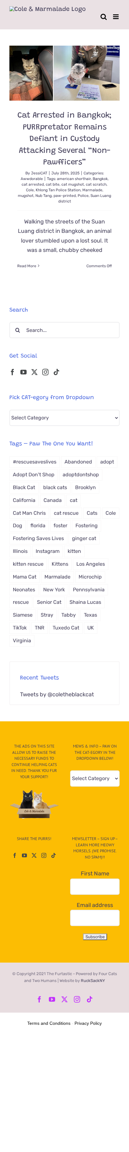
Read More (26, 266)
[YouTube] (23, 372)
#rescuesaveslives (34, 462)
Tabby (68, 615)
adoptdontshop (81, 475)
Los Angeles (90, 564)
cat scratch (96, 184)
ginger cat (84, 538)
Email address (95, 905)
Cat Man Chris (29, 513)
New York (54, 590)
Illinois (20, 551)
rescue (21, 602)
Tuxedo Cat (66, 628)
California (24, 500)
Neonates (24, 590)
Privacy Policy (88, 1023)
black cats (55, 487)
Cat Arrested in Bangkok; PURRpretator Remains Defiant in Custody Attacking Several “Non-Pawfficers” (64, 139)
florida (37, 525)
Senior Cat (49, 602)
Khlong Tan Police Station (58, 190)
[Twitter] (34, 372)
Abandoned (78, 462)
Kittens (60, 564)
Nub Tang (43, 195)
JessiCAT (39, 173)
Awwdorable (32, 179)
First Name (95, 873)
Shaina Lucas (85, 602)
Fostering (86, 525)
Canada (53, 500)
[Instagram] (45, 372)
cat (73, 500)
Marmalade (92, 190)
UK (90, 628)
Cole (30, 190)
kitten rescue (28, 564)
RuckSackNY (93, 980)
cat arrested (33, 184)
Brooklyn (85, 487)
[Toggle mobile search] (104, 16)
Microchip (90, 577)
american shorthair (74, 179)
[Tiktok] (56, 372)
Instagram (47, 551)
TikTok (20, 628)
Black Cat (24, 487)
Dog (17, 525)
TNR (39, 628)
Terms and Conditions (48, 1023)
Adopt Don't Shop (33, 475)
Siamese (23, 615)
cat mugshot (72, 184)
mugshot (26, 195)
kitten (74, 551)
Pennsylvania (89, 590)
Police (83, 195)
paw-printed (65, 195)
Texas (90, 615)
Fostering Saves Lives (38, 538)
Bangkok (100, 179)
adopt (107, 462)
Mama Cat (24, 577)
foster (60, 525)
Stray (47, 615)
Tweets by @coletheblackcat (57, 694)
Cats (92, 513)
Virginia (22, 641)
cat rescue (66, 513)
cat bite (52, 184)
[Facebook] (12, 372)
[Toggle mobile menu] (116, 16)
